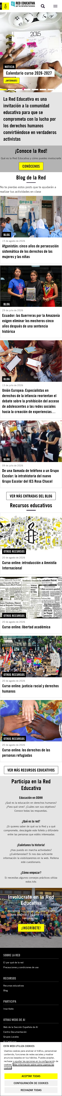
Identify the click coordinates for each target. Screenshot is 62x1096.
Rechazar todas (31, 1090)
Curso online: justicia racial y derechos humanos (30, 688)
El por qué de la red (13, 962)
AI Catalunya (9, 1041)
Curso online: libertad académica (26, 626)
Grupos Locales (11, 1036)
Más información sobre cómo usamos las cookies (29, 1066)
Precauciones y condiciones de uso (21, 967)
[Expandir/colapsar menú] (55, 6)
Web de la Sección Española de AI (20, 1027)
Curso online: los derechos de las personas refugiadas (26, 752)
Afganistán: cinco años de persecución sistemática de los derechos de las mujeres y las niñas (30, 251)
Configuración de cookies (31, 1083)
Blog (5, 990)
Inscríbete (8, 1008)
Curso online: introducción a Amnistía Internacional (29, 565)
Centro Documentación (15, 1031)
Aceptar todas (31, 1076)
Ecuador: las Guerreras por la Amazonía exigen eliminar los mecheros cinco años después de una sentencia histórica (31, 323)
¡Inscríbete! (31, 927)
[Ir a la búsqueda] (43, 6)
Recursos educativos (13, 985)
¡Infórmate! (11, 80)
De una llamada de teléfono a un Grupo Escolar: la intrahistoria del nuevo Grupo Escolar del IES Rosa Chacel (30, 476)
